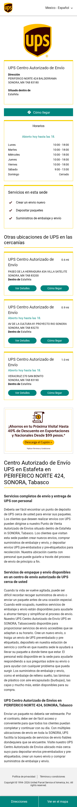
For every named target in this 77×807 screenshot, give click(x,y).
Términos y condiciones (52, 776)
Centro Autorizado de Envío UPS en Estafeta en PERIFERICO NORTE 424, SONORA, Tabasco (37, 473)
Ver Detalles (22, 288)
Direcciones (19, 801)
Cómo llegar (41, 112)
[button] (59, 8)
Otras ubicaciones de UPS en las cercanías (38, 239)
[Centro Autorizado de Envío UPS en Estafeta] (38, 451)
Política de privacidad (23, 776)
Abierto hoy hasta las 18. (24, 318)
